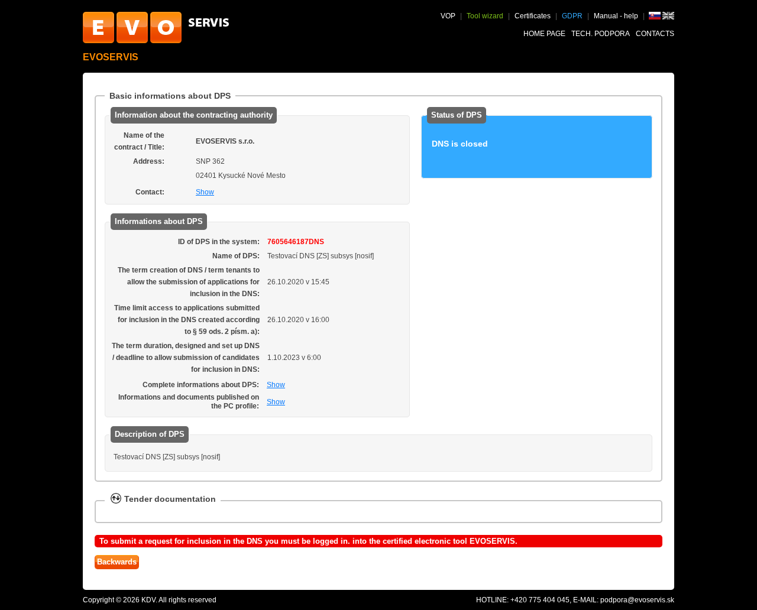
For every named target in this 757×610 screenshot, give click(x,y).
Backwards (117, 561)
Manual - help (617, 16)
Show (205, 192)
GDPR (572, 16)
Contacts (655, 34)
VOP (448, 16)
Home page (544, 34)
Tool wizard (485, 16)
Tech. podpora (600, 34)
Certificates (533, 16)
